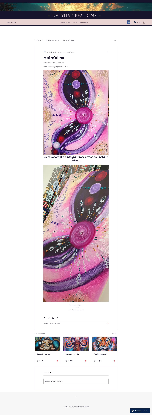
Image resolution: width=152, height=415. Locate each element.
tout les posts (39, 40)
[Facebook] (128, 22)
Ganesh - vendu (43, 354)
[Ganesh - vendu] (47, 344)
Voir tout (114, 333)
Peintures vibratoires (68, 40)
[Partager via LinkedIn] (53, 318)
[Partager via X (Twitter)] (48, 318)
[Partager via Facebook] (44, 318)
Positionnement (100, 354)
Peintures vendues (53, 40)
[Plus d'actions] (107, 52)
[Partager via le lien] (57, 318)
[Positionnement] (104, 344)
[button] (144, 22)
